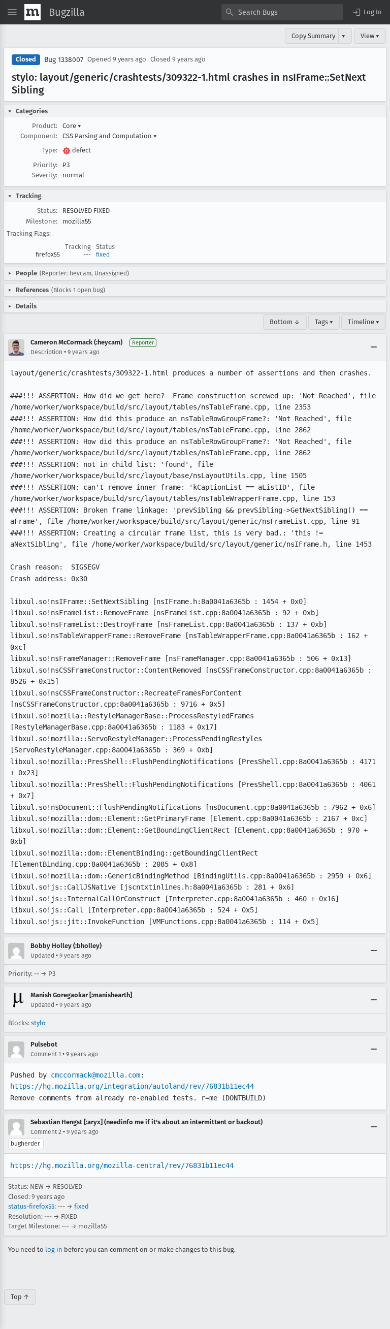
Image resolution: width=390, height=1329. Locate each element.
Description (46, 352)
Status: (47, 210)
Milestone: (41, 221)
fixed (103, 254)
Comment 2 (45, 1131)
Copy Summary (313, 36)
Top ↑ (20, 1297)
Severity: (44, 175)
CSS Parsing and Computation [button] (109, 136)
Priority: (45, 165)
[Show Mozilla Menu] (32, 12)
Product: (44, 126)
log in (53, 1249)
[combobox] (282, 12)
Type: (49, 150)
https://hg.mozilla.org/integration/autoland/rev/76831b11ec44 (132, 1086)
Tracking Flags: (29, 233)
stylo (38, 1023)
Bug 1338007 (63, 59)
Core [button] (71, 126)
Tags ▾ (324, 322)
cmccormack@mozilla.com (95, 1075)
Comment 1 (45, 1054)
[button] (366, 12)
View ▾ (370, 36)
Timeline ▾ (363, 322)
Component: (38, 136)
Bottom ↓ (285, 322)
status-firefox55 (31, 1206)
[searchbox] (282, 12)
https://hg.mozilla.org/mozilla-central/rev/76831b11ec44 (122, 1165)
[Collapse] (374, 347)
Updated (42, 955)
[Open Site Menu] (12, 12)
